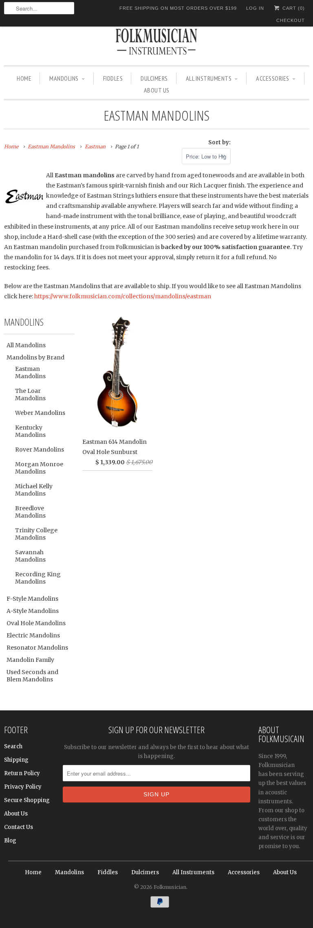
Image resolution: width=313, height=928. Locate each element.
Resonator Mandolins (37, 647)
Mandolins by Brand (35, 357)
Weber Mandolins (40, 413)
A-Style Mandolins (33, 611)
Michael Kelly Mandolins (34, 490)
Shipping (16, 759)
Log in (255, 8)
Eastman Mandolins (156, 115)
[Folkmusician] (156, 43)
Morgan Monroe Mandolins (39, 468)
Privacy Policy (23, 786)
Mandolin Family (30, 659)
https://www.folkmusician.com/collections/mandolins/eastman (122, 296)
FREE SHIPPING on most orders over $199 (178, 8)
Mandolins (64, 78)
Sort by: (219, 142)
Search (13, 746)
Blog (10, 840)
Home (24, 78)
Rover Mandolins (39, 449)
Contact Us (18, 827)
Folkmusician (170, 887)
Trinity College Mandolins (36, 534)
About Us (157, 90)
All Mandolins (26, 345)
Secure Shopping (27, 800)
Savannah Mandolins (30, 556)
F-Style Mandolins (32, 598)
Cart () (293, 8)
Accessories (272, 78)
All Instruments (209, 78)
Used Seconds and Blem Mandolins (32, 675)
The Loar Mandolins (30, 394)
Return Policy (22, 773)
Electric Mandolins (33, 635)
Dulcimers (154, 78)
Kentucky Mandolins (30, 431)
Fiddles (113, 78)
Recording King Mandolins (38, 578)
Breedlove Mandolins (30, 512)
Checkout (290, 20)
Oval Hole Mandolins (36, 623)
